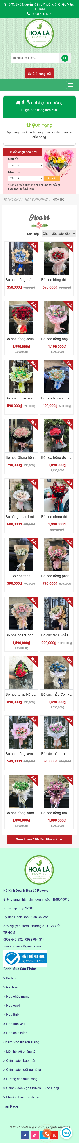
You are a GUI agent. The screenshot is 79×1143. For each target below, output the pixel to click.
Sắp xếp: (33, 234)
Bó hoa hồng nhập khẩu (59, 339)
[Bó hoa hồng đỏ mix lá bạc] (56, 258)
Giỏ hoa (12, 987)
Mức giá (14, 172)
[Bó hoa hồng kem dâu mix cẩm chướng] (21, 732)
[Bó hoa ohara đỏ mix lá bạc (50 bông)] (56, 495)
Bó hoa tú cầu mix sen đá (25, 398)
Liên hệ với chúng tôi (21, 1052)
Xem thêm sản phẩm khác (39, 839)
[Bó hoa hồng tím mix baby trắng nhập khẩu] (56, 791)
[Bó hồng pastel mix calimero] (21, 495)
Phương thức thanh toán (23, 1097)
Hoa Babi (13, 1015)
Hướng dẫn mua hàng (21, 1079)
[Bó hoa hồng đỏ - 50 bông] (56, 435)
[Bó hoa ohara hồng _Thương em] (21, 613)
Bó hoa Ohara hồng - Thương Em (31, 457)
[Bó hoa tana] (21, 554)
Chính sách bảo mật (20, 1061)
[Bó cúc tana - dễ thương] (56, 613)
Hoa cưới (13, 1006)
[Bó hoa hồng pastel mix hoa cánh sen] (56, 554)
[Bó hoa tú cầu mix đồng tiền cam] (56, 376)
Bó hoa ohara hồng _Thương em (31, 635)
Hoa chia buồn (16, 1033)
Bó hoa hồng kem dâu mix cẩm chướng (36, 754)
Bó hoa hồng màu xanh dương (29, 280)
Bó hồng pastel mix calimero (28, 517)
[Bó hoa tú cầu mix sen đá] (21, 376)
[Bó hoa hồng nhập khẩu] (56, 317)
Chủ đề (13, 159)
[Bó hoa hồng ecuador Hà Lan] (21, 317)
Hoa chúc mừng (17, 997)
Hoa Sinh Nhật (36, 199)
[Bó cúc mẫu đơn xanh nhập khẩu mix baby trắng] (56, 672)
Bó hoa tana (21, 576)
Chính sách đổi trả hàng (23, 1070)
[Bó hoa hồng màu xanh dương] (21, 258)
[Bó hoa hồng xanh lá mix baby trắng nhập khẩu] (21, 791)
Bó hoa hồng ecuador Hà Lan (28, 339)
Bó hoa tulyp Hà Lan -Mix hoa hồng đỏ (35, 694)
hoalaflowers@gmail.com (22, 946)
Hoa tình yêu (15, 1024)
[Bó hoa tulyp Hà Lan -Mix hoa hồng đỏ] (21, 672)
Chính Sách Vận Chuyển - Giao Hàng (32, 1088)
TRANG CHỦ (11, 199)
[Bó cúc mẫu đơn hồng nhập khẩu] (56, 732)
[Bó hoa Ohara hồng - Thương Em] (21, 435)
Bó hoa (11, 978)
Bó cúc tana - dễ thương (59, 635)
